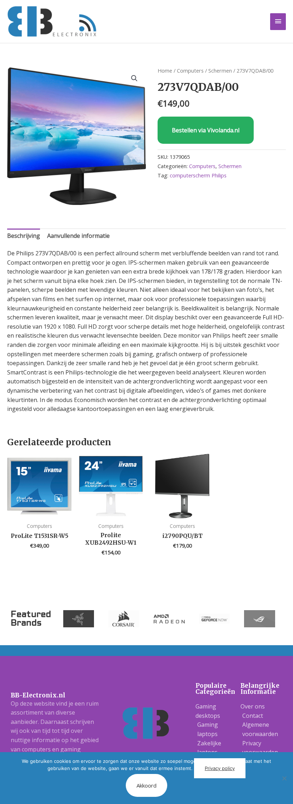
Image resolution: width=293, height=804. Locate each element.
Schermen (220, 70)
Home (165, 70)
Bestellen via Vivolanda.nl (205, 130)
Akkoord (146, 785)
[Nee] (284, 778)
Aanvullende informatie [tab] (78, 236)
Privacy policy (220, 768)
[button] (134, 78)
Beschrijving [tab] (23, 236)
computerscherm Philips (198, 175)
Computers (190, 70)
